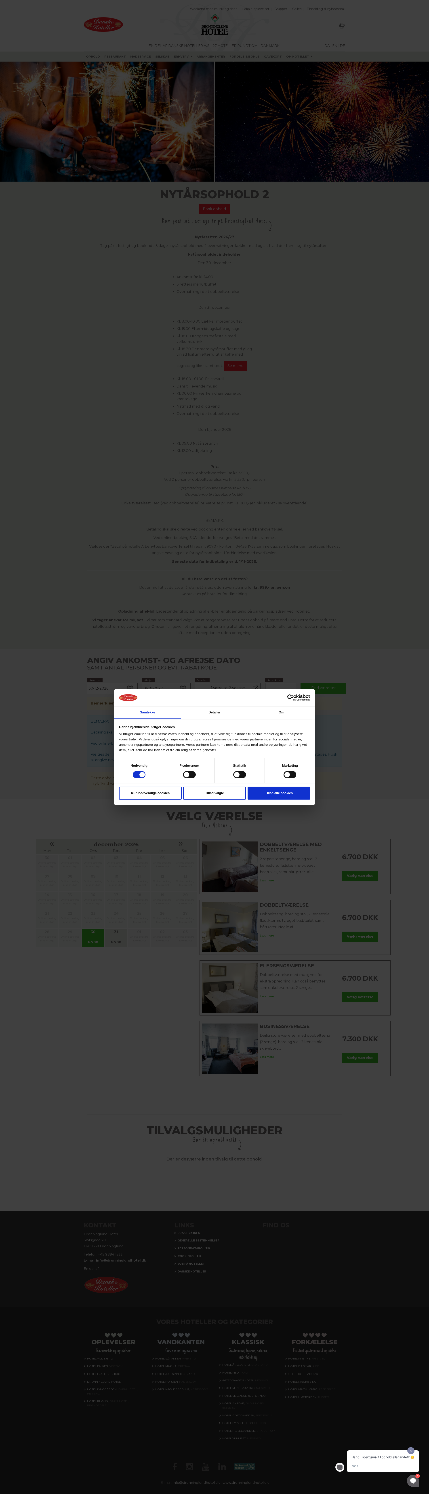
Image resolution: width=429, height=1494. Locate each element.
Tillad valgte (214, 793)
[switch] (189, 774)
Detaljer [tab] (214, 712)
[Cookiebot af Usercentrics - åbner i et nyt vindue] (290, 697)
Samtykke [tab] (147, 712)
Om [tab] (281, 712)
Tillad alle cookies (279, 793)
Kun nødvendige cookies (150, 793)
